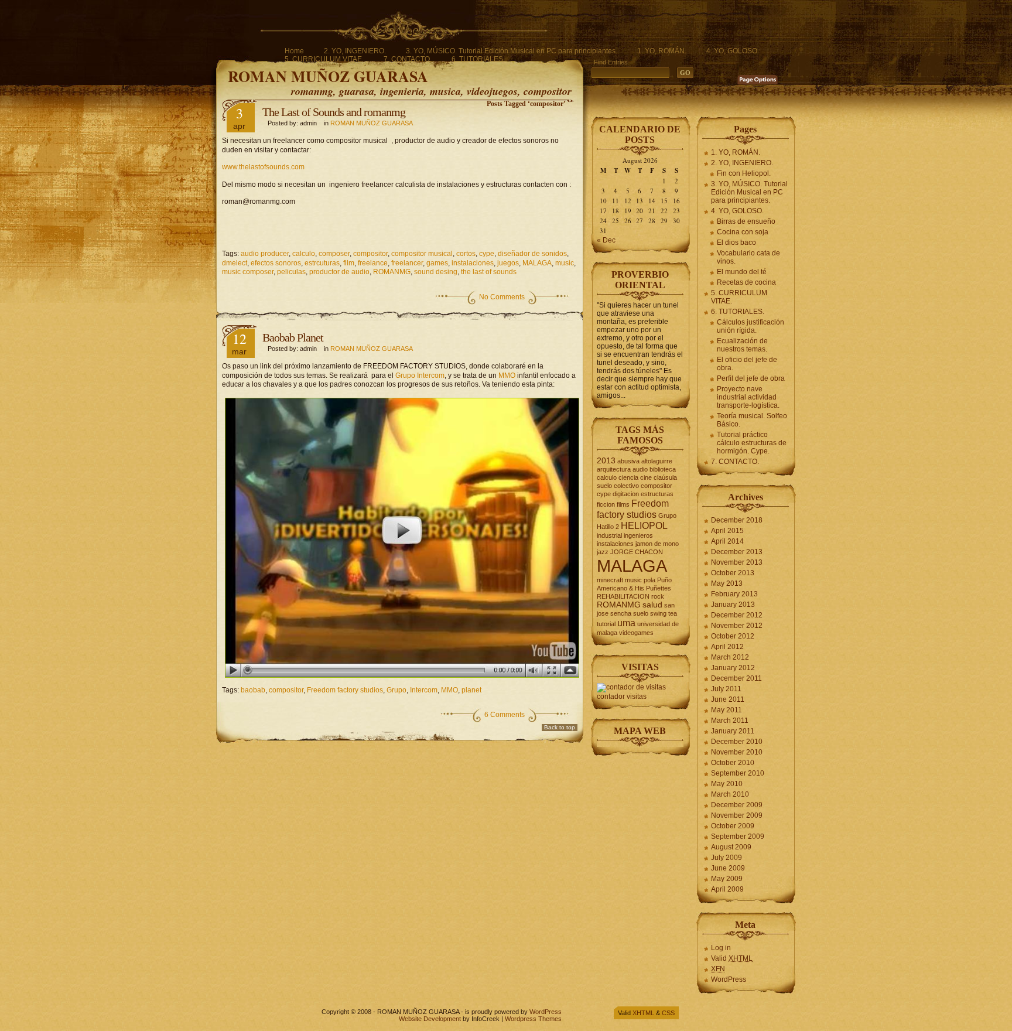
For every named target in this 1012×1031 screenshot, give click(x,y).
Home (294, 51)
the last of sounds (489, 272)
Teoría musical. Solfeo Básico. (752, 420)
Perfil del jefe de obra (751, 378)
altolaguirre (656, 461)
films (623, 504)
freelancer (407, 263)
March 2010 (730, 794)
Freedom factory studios (345, 690)
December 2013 (737, 552)
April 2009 (727, 889)
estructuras (657, 493)
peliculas (291, 272)
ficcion (606, 504)
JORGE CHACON (636, 551)
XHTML (643, 1012)
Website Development (430, 1018)
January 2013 (733, 604)
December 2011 (736, 678)
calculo (303, 254)
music (564, 263)
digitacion (626, 493)
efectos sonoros (276, 263)
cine (646, 477)
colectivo (626, 485)
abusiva (628, 461)
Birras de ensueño (746, 221)
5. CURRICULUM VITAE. (324, 59)
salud (652, 604)
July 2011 (726, 689)
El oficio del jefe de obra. (747, 364)
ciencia (628, 477)
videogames (636, 632)
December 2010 (737, 742)
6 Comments (504, 715)
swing (658, 613)
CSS (668, 1012)
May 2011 (726, 710)
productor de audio (339, 272)
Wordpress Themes (533, 1018)
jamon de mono (657, 543)
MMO (506, 375)
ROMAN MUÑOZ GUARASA (328, 76)
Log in (721, 948)
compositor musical (422, 254)
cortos (466, 254)
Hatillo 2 (608, 526)
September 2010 (737, 773)
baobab (253, 690)
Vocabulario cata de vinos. (748, 257)
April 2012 (727, 647)
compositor (370, 254)
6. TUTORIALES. (478, 59)
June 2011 (727, 699)
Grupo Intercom (420, 375)
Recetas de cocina (746, 282)
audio (640, 469)
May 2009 (727, 879)
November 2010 (737, 752)
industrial (609, 535)
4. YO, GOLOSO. (732, 51)
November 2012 (737, 626)
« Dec (606, 240)
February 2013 (734, 594)
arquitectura (614, 469)
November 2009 (737, 815)
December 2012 (737, 615)
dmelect (234, 263)
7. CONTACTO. (408, 59)
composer (334, 254)
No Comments (502, 297)
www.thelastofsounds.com (263, 167)
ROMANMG (392, 272)
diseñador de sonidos (532, 254)
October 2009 (732, 826)
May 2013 (727, 583)
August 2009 (731, 847)
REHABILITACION (623, 596)
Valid (732, 958)
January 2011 (732, 731)
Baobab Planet (292, 337)
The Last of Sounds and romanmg (333, 111)
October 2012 (732, 636)
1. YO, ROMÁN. (661, 51)
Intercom (423, 690)
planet (471, 690)
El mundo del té (742, 272)
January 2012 (733, 668)
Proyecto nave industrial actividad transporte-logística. (748, 397)
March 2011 (729, 720)
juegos (508, 263)
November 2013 (737, 562)
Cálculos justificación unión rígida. (750, 326)
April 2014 (727, 541)
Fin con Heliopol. (744, 173)
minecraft (610, 579)
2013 (606, 460)
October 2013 (732, 573)
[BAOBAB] (399, 538)
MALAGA (537, 263)
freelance (373, 263)
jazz (602, 551)
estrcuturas (322, 263)
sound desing (435, 272)
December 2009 (737, 805)
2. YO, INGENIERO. (355, 51)
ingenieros (638, 535)
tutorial (606, 623)
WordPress (728, 979)
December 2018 (737, 520)
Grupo (396, 690)
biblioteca (662, 469)
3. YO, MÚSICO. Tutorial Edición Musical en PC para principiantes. (511, 51)
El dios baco (736, 242)
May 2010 (727, 784)
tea (672, 613)
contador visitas (622, 696)
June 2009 (728, 868)
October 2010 (732, 763)
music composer (247, 272)
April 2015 (727, 531)
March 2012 (730, 657)
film (348, 263)
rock (657, 596)
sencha (620, 613)
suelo (640, 613)
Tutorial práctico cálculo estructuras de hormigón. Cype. (752, 443)
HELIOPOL (644, 525)
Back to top (559, 727)
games (437, 263)
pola (649, 579)
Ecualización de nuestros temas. (742, 345)
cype (486, 254)
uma (626, 622)
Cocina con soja (742, 232)
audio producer (265, 254)
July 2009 (726, 858)
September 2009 (737, 836)
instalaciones (473, 263)
